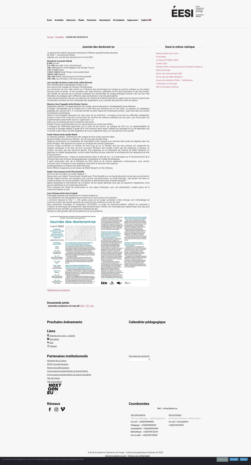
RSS (51, 342)
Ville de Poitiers (53, 378)
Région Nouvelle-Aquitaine (58, 368)
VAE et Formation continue (167, 87)
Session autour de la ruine (167, 53)
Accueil (50, 37)
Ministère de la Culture (56, 361)
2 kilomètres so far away (166, 83)
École (49, 20)
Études (81, 20)
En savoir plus (222, 459)
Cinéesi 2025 (161, 63)
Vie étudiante (118, 20)
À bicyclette (161, 57)
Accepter (234, 459)
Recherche (91, 20)
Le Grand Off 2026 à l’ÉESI (167, 60)
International (104, 20)
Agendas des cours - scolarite (62, 336)
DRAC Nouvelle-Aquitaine (57, 364)
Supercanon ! (132, 20)
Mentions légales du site (115, 456)
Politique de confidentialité (139, 456)
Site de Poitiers (175, 415)
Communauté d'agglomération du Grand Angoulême (69, 375)
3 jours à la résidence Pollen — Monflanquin (174, 80)
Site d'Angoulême (138, 415)
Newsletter (54, 339)
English (144, 20)
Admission (71, 20)
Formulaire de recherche (139, 356)
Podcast (53, 346)
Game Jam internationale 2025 (169, 73)
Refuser (244, 459)
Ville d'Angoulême (54, 382)
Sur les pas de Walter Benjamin (169, 77)
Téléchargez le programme (58, 290)
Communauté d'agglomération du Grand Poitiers (67, 371)
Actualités (59, 20)
